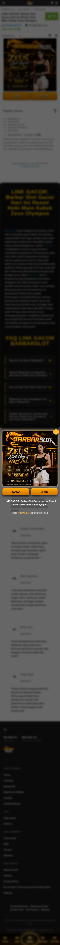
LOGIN (44, 491)
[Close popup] (56, 432)
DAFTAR (16, 491)
